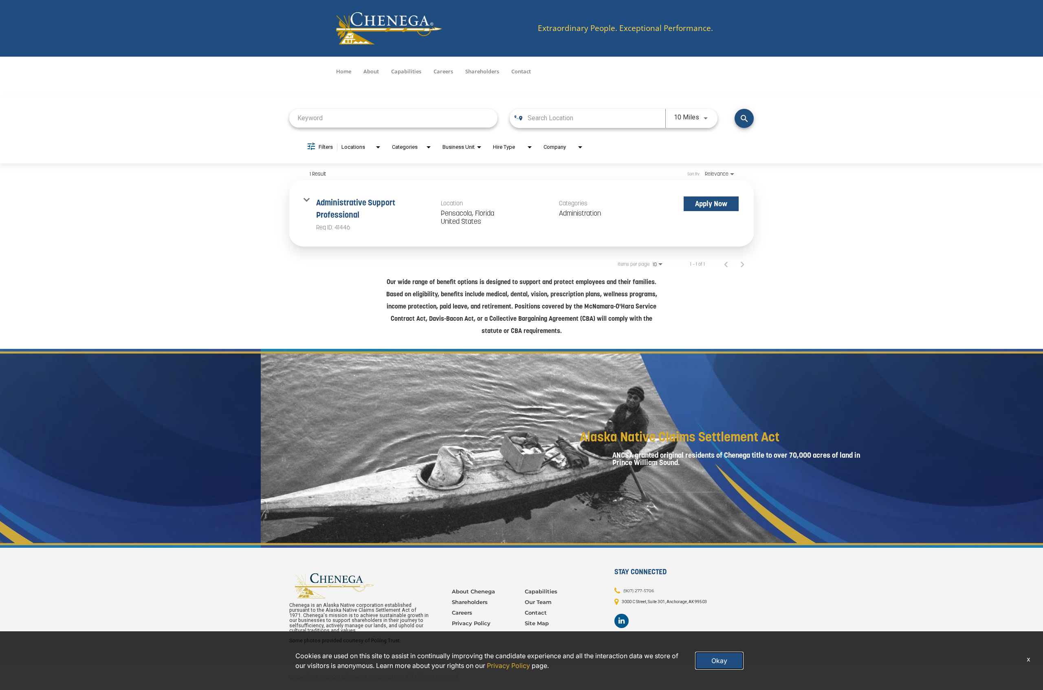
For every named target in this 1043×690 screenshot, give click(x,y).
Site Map (537, 623)
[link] (521, 213)
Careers (443, 71)
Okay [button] (719, 661)
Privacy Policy (471, 623)
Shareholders (482, 71)
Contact (521, 71)
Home (343, 71)
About (371, 71)
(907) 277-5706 (638, 590)
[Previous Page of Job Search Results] (726, 264)
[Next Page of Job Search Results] (742, 264)
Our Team (538, 602)
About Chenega (473, 591)
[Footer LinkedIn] (621, 621)
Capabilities (406, 71)
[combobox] (393, 118)
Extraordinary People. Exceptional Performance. (625, 28)
